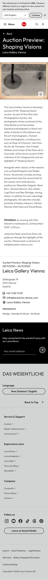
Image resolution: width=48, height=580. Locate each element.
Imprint (6, 550)
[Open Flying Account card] (42, 24)
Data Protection (18, 550)
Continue (36, 15)
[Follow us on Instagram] (6, 521)
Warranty (7, 557)
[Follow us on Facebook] (20, 521)
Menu (11, 24)
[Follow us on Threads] (34, 521)
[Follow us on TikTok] (27, 521)
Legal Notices (34, 550)
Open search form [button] (36, 24)
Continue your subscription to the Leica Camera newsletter (42, 350)
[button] (42, 402)
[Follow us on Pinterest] (41, 521)
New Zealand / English (24, 391)
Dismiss (44, 15)
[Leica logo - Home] (24, 24)
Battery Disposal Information (26, 557)
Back (9, 33)
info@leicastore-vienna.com (22, 297)
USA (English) (10, 15)
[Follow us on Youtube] (13, 521)
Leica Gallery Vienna (18, 302)
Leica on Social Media (24, 530)
